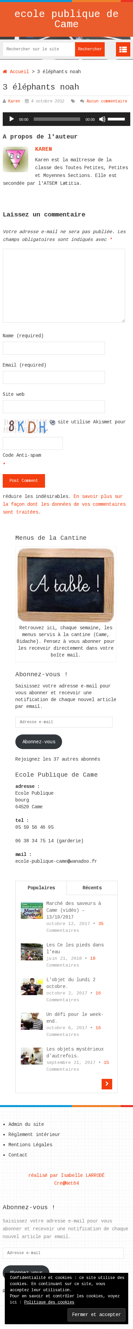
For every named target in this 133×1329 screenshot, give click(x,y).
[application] (66, 119)
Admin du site (26, 1124)
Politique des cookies (49, 1302)
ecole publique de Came (66, 19)
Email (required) (24, 365)
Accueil (18, 72)
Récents (92, 888)
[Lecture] (11, 119)
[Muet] (102, 119)
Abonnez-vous (39, 742)
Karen (14, 101)
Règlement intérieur (34, 1134)
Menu (123, 49)
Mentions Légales (30, 1145)
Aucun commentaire (107, 101)
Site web (14, 394)
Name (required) (23, 336)
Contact (18, 1155)
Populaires (41, 888)
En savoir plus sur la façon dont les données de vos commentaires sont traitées (64, 504)
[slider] (117, 118)
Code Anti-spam (22, 455)
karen (43, 149)
